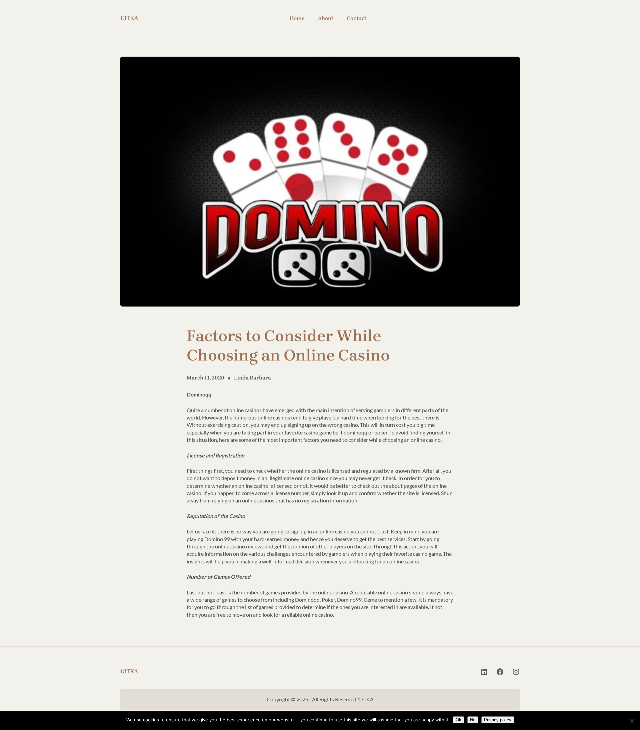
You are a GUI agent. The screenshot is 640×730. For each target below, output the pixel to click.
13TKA (129, 18)
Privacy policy (497, 719)
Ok (458, 719)
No (472, 719)
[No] (631, 720)
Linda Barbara (252, 377)
